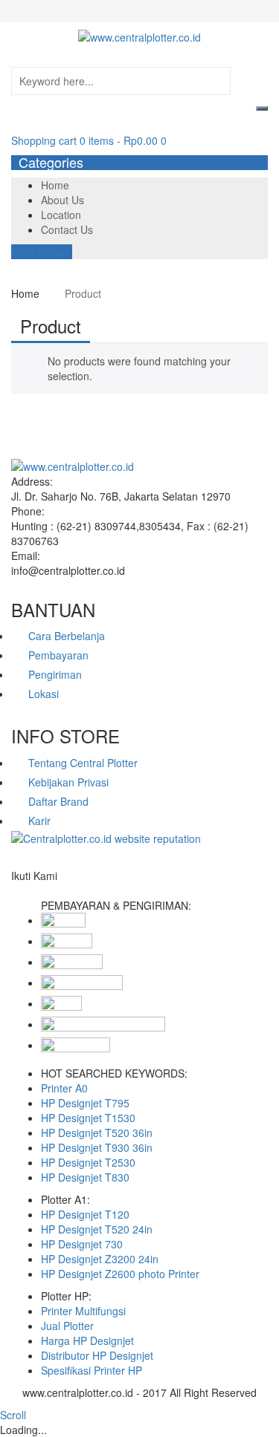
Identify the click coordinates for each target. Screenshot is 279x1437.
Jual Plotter (67, 1325)
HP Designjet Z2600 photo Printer (120, 1273)
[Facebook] (15, 890)
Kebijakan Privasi (68, 782)
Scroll (13, 1414)
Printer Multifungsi (83, 1310)
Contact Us (67, 229)
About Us (62, 199)
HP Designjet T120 (85, 1214)
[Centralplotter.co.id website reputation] (106, 838)
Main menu (37, 251)
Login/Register (75, 7)
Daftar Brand (58, 801)
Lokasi (43, 693)
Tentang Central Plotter (83, 762)
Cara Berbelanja (66, 635)
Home (55, 184)
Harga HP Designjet (87, 1340)
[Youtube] (48, 890)
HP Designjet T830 (85, 1177)
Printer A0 (64, 1088)
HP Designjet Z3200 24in (99, 1258)
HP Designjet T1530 (88, 1117)
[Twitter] (23, 890)
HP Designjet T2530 (88, 1162)
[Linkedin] (32, 890)
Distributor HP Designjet (97, 1355)
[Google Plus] (40, 890)
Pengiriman (55, 674)
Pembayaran (58, 655)
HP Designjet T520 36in (97, 1132)
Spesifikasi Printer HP (91, 1370)
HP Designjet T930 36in (97, 1147)
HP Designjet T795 (85, 1102)
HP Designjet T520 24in (97, 1229)
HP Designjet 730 (82, 1243)
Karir (39, 820)
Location (61, 214)
